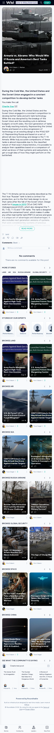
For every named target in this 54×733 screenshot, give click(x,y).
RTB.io (27, 705)
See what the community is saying (19, 660)
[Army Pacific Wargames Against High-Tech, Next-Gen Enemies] (15, 292)
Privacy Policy (30, 709)
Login (47, 3)
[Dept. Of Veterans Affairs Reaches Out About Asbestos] (15, 543)
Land (7, 234)
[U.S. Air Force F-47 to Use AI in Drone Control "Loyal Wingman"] (15, 406)
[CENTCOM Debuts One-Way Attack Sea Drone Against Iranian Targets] (15, 452)
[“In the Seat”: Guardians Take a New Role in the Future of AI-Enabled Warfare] (15, 589)
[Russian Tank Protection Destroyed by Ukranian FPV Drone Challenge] (15, 497)
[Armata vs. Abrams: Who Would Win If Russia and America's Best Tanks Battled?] (27, 40)
